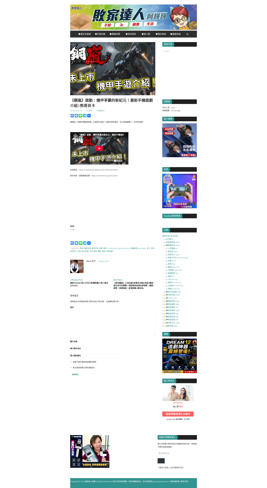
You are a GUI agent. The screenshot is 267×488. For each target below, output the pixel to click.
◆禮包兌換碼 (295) (173, 292)
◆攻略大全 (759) (172, 323)
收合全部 (174, 236)
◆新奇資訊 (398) (172, 310)
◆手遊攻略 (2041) (173, 295)
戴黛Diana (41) (173, 267)
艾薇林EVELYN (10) (175, 286)
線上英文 (165, 387)
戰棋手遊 (87, 248)
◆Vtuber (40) (171, 298)
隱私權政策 (175, 481)
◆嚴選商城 (175, 34)
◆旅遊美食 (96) (172, 317)
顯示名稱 (73, 341)
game (127, 248)
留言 (72, 307)
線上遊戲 (85, 251)
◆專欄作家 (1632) (173, 245)
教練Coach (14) (174, 289)
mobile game (113, 248)
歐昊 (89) (171, 264)
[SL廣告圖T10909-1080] (179, 208)
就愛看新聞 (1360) (173, 242)
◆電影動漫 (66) (172, 320)
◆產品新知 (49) (172, 313)
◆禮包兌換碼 (84, 34)
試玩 (79, 251)
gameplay (142, 248)
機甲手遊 (95, 248)
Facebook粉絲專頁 (172, 216)
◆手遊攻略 (100, 34)
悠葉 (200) (172, 261)
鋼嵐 (101, 248)
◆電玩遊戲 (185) (172, 304)
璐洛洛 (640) (173, 251)
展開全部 (165, 236)
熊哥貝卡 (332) (173, 255)
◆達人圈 (146, 34)
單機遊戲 (134, 248)
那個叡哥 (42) (173, 273)
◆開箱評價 (115, 34)
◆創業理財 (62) (172, 307)
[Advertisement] (112, 203)
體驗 (99, 251)
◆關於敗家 (161, 34)
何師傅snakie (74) (175, 270)
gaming (121, 248)
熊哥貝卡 (101, 111)
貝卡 (90, 111)
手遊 (152, 248)
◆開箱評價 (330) (172, 301)
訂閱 (161, 461)
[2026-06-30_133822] (90, 467)
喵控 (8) (171, 276)
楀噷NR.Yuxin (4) (174, 282)
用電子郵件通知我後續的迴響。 (85, 362)
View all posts (103, 261)
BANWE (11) (172, 279)
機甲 (105, 248)
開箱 (103, 251)
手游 (91, 251)
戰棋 (95, 251)
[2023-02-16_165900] (179, 157)
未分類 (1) (170, 239)
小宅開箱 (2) (172, 248)
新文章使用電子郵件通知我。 (84, 368)
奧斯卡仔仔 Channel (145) (178, 258)
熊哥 (81, 248)
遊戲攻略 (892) (172, 326)
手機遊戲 (109, 251)
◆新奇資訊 (131, 34)
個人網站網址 (75, 356)
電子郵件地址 (75, 348)
